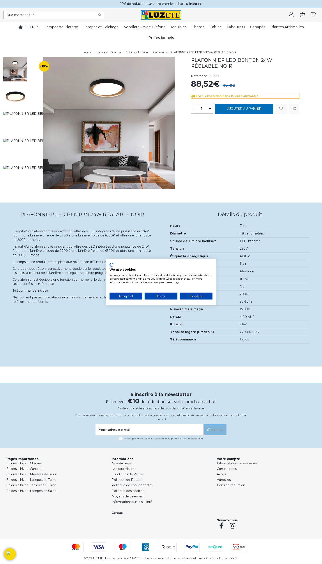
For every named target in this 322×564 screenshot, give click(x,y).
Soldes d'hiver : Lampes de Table (31, 480)
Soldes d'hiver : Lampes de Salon (32, 491)
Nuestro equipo (124, 463)
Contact (118, 513)
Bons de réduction (231, 485)
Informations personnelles (237, 463)
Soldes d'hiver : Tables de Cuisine (31, 485)
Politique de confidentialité (132, 485)
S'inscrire (194, 4)
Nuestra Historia (124, 469)
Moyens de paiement (128, 496)
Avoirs (221, 474)
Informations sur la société (132, 502)
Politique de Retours (127, 480)
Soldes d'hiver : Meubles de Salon (32, 474)
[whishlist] (313, 14)
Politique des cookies (128, 491)
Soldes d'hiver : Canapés (25, 469)
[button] (10, 554)
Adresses (224, 480)
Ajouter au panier (244, 109)
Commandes (227, 469)
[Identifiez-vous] (291, 14)
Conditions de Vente (127, 474)
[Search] (99, 15)
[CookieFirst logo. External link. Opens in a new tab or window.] (111, 265)
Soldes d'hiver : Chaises (24, 463)
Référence (199, 76)
